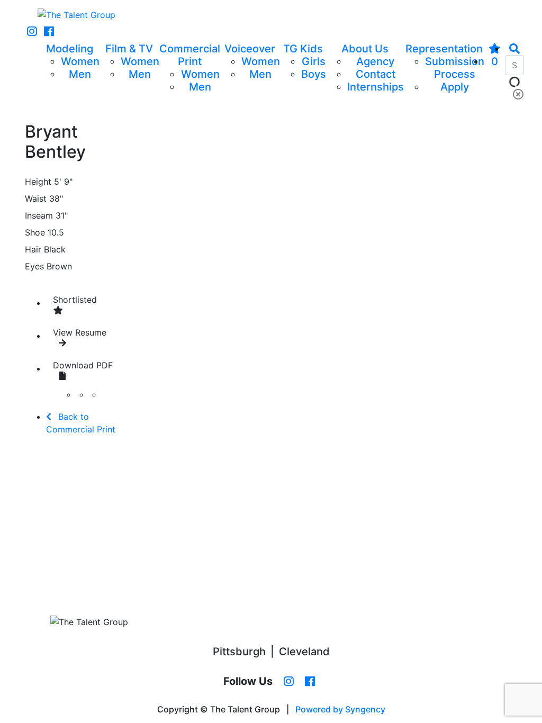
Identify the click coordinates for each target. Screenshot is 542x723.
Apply (454, 86)
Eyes (34, 266)
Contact (375, 74)
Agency (375, 61)
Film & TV (129, 48)
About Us (365, 48)
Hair (33, 249)
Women (80, 61)
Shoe (35, 232)
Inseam (39, 215)
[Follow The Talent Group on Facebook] (49, 31)
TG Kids (303, 48)
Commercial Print (189, 55)
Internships (375, 86)
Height (38, 181)
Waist (36, 198)
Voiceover (249, 48)
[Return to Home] (76, 14)
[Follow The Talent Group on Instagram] (32, 31)
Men (80, 74)
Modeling (69, 48)
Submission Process (454, 67)
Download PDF (83, 365)
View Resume (79, 332)
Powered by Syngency (340, 709)
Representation (444, 48)
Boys (313, 74)
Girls (314, 61)
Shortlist (75, 299)
